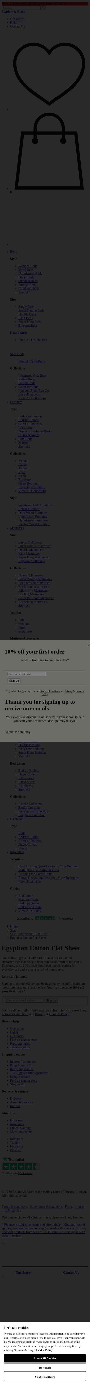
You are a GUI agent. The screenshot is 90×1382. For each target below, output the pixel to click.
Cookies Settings (45, 1376)
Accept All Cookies (45, 1358)
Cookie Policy (44, 1350)
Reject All (45, 1367)
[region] (45, 1352)
